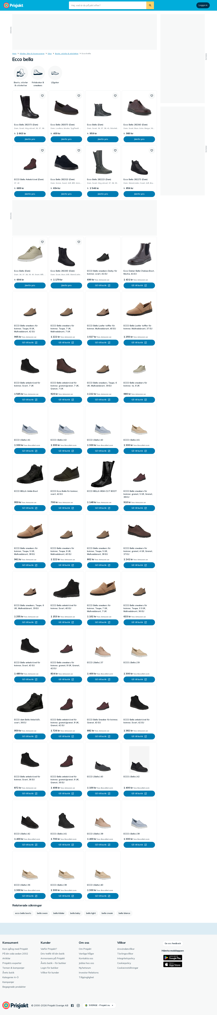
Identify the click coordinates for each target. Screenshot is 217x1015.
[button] (42, 96)
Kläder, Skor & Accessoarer (32, 53)
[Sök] (150, 5)
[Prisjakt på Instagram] (78, 1005)
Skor (50, 53)
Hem (14, 53)
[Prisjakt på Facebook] (72, 1005)
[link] (30, 117)
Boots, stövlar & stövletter (66, 53)
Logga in (203, 5)
